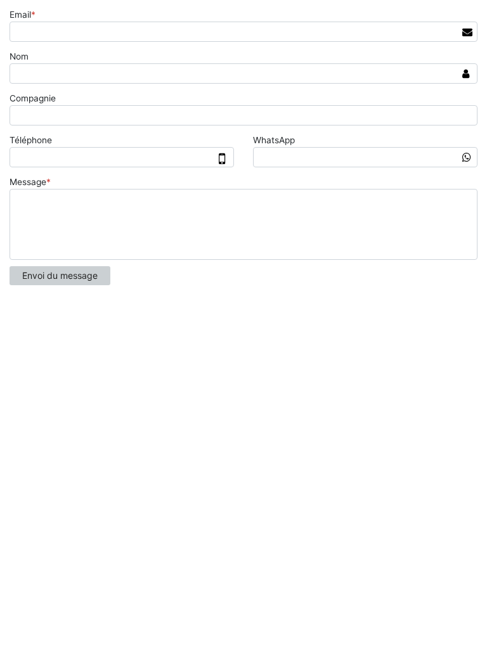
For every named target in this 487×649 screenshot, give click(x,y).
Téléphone (31, 140)
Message (30, 182)
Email (23, 15)
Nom (19, 56)
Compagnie (33, 98)
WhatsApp (274, 140)
